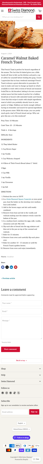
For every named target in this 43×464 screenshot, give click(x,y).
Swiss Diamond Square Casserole (19, 199)
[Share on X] (7, 267)
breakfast (10, 257)
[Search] (39, 17)
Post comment (10, 349)
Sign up (34, 412)
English (20, 423)
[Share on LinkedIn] (11, 267)
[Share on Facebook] (2, 267)
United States (20, 429)
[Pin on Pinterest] (15, 267)
